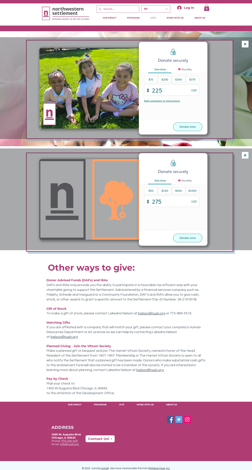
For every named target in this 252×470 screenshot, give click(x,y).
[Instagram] (187, 419)
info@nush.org (69, 444)
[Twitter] (179, 419)
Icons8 (105, 468)
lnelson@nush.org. (150, 370)
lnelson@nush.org (151, 313)
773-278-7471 (69, 441)
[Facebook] (170, 419)
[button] (206, 7)
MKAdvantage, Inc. (159, 468)
